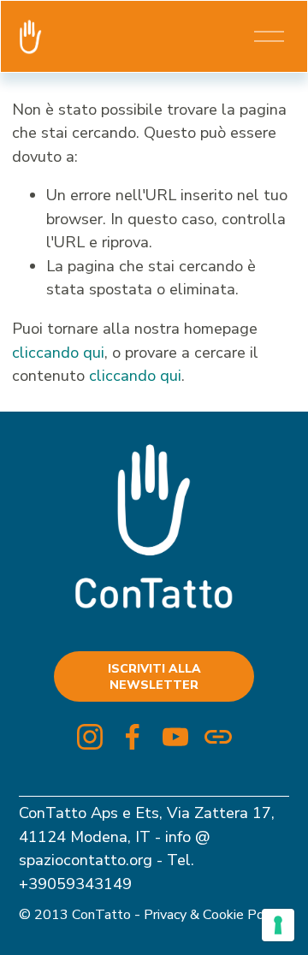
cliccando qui (58, 352)
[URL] (218, 736)
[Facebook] (132, 736)
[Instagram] (90, 736)
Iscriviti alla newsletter (154, 677)
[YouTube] (175, 736)
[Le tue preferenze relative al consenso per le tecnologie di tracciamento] (278, 925)
